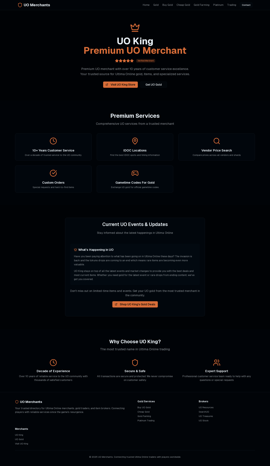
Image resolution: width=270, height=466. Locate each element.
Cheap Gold (183, 4)
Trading (231, 4)
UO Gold (19, 439)
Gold (156, 4)
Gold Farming (201, 4)
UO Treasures (206, 416)
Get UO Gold (153, 84)
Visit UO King (21, 443)
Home (146, 4)
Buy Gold (167, 4)
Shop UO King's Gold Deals (137, 304)
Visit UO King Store (123, 84)
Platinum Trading (146, 420)
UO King (19, 435)
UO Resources (206, 407)
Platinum (218, 4)
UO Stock (204, 420)
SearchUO (204, 412)
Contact (246, 5)
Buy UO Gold (144, 407)
